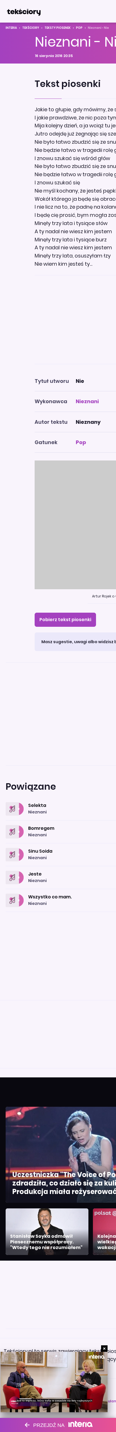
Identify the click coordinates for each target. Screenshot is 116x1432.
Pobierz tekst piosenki (65, 619)
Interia (11, 28)
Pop (79, 28)
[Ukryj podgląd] (104, 1348)
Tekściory (30, 28)
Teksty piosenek (57, 28)
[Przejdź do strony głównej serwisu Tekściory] (24, 11)
